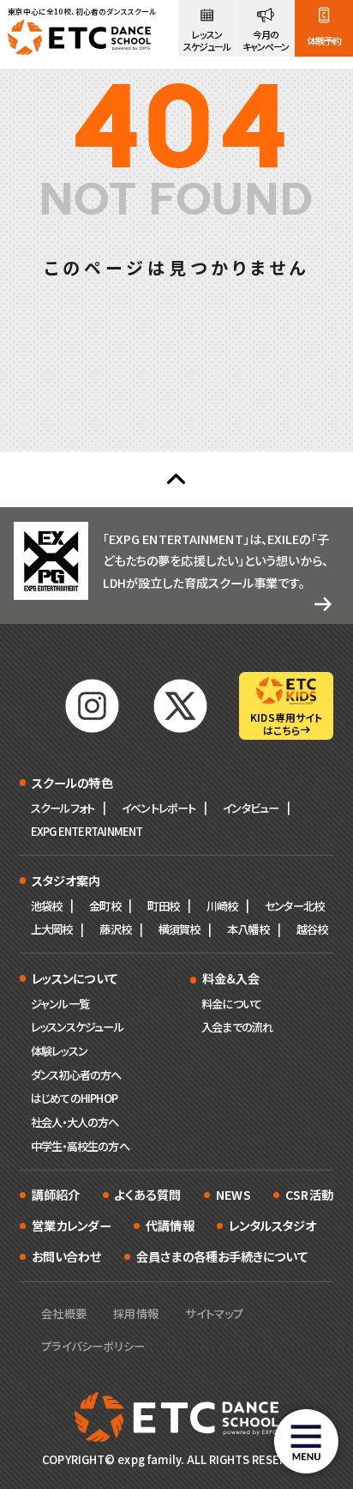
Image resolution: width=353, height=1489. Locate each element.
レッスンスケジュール (77, 1027)
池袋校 (47, 906)
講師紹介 (56, 1194)
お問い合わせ (67, 1256)
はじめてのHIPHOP (74, 1098)
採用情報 (135, 1313)
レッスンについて (75, 978)
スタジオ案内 (66, 880)
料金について (231, 1004)
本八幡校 (248, 929)
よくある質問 (148, 1194)
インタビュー (250, 808)
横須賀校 (179, 929)
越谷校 (312, 929)
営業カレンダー (71, 1225)
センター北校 (294, 906)
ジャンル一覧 (60, 1004)
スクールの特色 (72, 782)
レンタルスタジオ (272, 1225)
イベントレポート (159, 808)
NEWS (233, 1194)
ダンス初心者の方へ (76, 1075)
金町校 (105, 906)
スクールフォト (62, 808)
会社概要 (63, 1313)
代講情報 (170, 1225)
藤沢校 (115, 929)
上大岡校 (52, 929)
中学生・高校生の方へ (80, 1146)
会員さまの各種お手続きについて (222, 1256)
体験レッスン (59, 1051)
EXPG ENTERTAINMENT (87, 831)
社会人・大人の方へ (75, 1122)
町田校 (163, 906)
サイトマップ (214, 1313)
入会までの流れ (236, 1027)
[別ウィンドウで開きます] (92, 706)
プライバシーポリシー (93, 1346)
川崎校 (222, 906)
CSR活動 (309, 1194)
